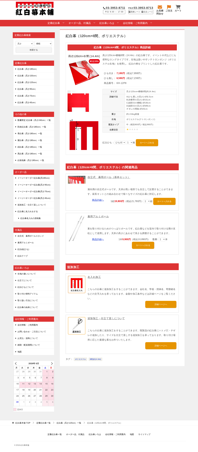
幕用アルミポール (98, 216)
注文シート (148, 12)
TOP (22, 423)
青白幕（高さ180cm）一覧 (30, 133)
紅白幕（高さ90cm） (27, 89)
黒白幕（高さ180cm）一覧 (30, 153)
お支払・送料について (28, 338)
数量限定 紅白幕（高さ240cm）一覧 (34, 120)
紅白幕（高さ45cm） (27, 102)
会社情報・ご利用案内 (135, 23)
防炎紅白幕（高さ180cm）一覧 (32, 127)
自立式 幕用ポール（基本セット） (109, 177)
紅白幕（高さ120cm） (28, 82)
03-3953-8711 (115, 7)
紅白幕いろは (106, 23)
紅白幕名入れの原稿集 (30, 218)
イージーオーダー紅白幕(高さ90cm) (34, 185)
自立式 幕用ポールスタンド (31, 236)
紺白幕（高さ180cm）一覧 (30, 147)
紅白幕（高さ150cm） (28, 75)
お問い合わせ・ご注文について (32, 331)
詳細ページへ (161, 304)
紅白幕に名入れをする (28, 211)
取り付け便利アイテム (28, 294)
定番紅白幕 (54, 23)
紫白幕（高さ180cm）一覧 (30, 140)
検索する (34, 50)
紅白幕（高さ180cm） (28, 69)
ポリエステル (80, 359)
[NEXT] (51, 363)
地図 (20, 352)
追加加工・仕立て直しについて (106, 318)
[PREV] (16, 363)
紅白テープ (23, 256)
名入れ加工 (94, 277)
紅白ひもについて (26, 287)
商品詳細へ (98, 200)
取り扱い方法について (28, 300)
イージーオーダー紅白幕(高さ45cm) (34, 198)
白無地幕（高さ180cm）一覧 (31, 160)
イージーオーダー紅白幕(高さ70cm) (34, 191)
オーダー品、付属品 (80, 23)
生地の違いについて (27, 274)
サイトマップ (144, 434)
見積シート (135, 12)
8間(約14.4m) (95, 359)
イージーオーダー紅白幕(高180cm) (34, 178)
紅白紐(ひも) (23, 249)
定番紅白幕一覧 (55, 434)
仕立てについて (25, 280)
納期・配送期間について (29, 345)
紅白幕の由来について (28, 307)
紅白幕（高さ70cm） (27, 96)
